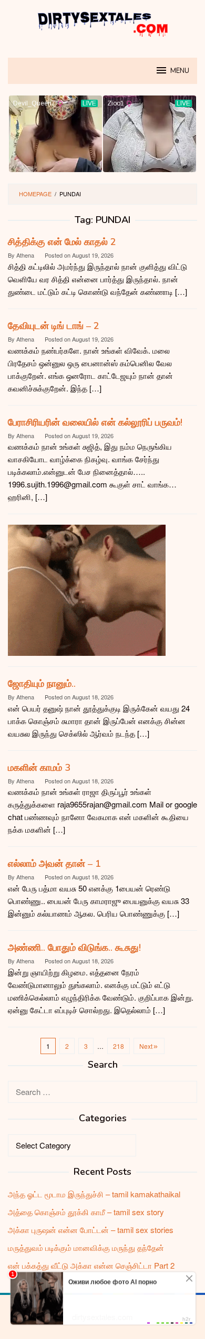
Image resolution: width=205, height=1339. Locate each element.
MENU (179, 71)
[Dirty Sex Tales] (102, 22)
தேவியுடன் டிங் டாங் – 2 (53, 326)
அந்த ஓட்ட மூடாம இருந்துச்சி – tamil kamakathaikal (94, 1193)
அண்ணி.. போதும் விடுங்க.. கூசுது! (74, 947)
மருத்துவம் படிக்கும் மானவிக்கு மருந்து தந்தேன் (86, 1247)
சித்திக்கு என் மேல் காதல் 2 (62, 242)
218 (118, 1046)
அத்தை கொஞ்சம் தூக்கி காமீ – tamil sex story (86, 1211)
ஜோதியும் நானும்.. (42, 683)
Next (145, 1046)
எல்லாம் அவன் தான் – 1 (54, 863)
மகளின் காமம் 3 (39, 767)
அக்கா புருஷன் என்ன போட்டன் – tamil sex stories (90, 1229)
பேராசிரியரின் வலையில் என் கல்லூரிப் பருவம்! (95, 422)
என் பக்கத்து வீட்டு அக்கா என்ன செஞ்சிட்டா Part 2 (91, 1265)
